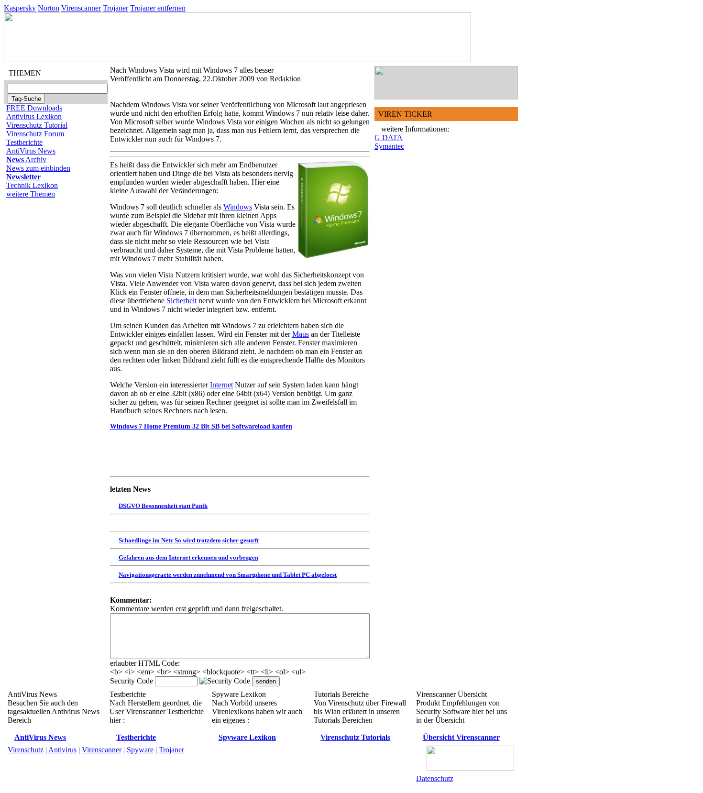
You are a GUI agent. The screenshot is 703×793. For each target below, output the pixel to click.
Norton (48, 8)
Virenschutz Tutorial (36, 125)
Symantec (389, 146)
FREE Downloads (34, 108)
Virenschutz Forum (35, 134)
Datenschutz (434, 778)
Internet (221, 385)
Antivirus (62, 750)
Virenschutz (26, 750)
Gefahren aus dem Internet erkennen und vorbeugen (188, 557)
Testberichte (24, 142)
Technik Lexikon (32, 185)
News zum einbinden (38, 168)
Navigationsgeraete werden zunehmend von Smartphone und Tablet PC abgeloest (228, 574)
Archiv (26, 159)
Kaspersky (20, 8)
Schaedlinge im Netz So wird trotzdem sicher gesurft (189, 540)
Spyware (140, 750)
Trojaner (115, 8)
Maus (300, 334)
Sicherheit (181, 301)
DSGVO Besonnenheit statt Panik (163, 505)
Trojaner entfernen (158, 8)
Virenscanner (81, 8)
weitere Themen (30, 194)
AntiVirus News (30, 151)
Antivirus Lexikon (34, 116)
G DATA (388, 137)
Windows (237, 207)
